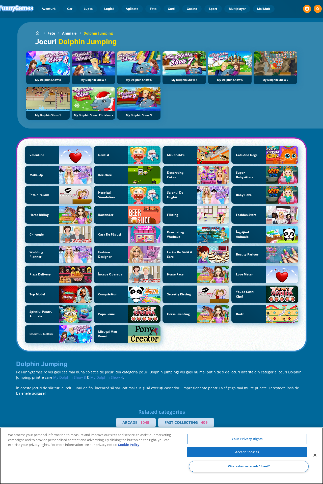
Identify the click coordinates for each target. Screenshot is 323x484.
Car (69, 9)
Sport (213, 9)
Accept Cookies (247, 452)
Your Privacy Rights (247, 439)
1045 (144, 422)
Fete (153, 9)
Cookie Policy (128, 444)
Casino (192, 9)
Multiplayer (237, 9)
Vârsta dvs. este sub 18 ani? (249, 466)
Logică (109, 9)
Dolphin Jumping (98, 33)
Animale (69, 33)
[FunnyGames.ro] (37, 33)
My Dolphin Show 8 (69, 377)
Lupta (88, 9)
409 (204, 422)
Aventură (49, 9)
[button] (307, 9)
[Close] (314, 455)
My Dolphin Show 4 (106, 377)
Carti (171, 9)
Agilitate (132, 9)
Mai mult (263, 9)
